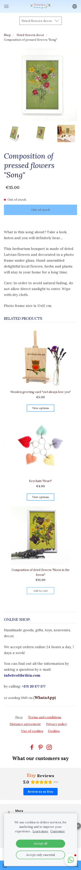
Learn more (40, 831)
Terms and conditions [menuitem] (44, 717)
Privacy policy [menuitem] (56, 724)
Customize (57, 831)
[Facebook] (32, 747)
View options (40, 408)
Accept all (40, 843)
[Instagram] (49, 747)
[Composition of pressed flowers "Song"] (15, 133)
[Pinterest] (40, 747)
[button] (3, 826)
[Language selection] (74, 6)
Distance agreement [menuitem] (25, 724)
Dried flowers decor (30, 35)
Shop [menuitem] (19, 717)
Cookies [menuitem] (54, 731)
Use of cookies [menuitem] (32, 731)
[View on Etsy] (9, 813)
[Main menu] (6, 6)
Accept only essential (40, 855)
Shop (7, 35)
